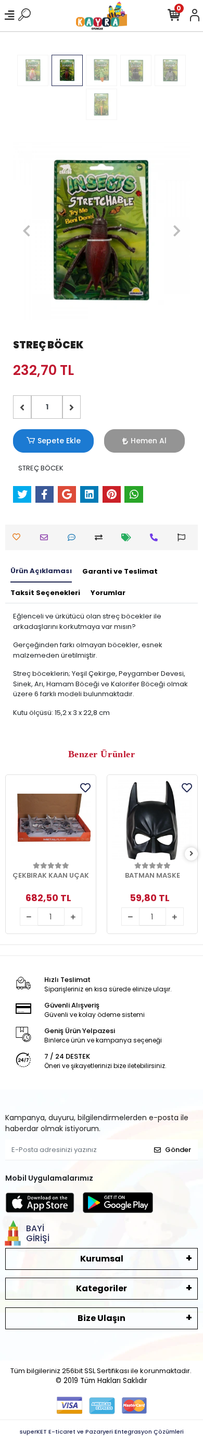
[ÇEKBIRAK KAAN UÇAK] (51, 820)
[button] (26, 231)
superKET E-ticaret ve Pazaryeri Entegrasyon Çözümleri (102, 1431)
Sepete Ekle (59, 440)
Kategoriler (101, 1288)
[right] (191, 854)
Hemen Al (149, 440)
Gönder (178, 1150)
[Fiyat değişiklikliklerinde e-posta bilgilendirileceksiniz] (129, 537)
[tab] (41, 572)
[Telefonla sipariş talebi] (156, 537)
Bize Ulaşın (101, 1318)
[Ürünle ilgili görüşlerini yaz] (74, 537)
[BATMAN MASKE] (152, 820)
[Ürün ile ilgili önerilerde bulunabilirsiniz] (184, 537)
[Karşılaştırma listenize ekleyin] (101, 537)
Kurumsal (101, 1259)
